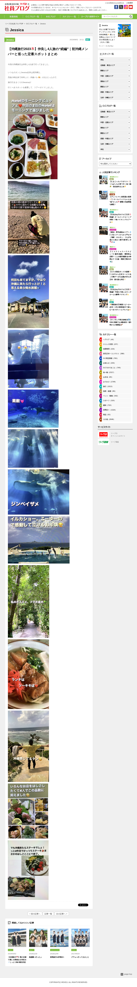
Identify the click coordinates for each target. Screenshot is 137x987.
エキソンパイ (55, 950)
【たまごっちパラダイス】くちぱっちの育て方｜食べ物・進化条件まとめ (120, 184)
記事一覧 (48, 914)
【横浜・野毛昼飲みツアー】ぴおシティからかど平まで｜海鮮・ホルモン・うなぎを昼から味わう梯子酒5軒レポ (120, 236)
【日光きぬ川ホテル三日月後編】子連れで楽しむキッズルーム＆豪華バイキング (120, 291)
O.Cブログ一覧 (31, 24)
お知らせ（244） (109, 363)
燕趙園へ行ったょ (35, 957)
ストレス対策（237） (111, 344)
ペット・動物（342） (111, 396)
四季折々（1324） (110, 410)
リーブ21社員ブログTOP (14, 24)
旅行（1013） (108, 386)
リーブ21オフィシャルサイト (115, 2)
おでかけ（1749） (110, 382)
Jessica (10, 40)
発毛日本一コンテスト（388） (114, 354)
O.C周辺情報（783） (110, 358)
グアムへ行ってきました (80, 957)
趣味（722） (107, 405)
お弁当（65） (108, 377)
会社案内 (130, 2)
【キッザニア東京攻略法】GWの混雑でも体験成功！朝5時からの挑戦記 (120, 322)
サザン (74, 950)
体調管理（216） (109, 349)
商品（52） (107, 415)
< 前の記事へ (34, 914)
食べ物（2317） (109, 372)
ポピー (32, 950)
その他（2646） (109, 419)
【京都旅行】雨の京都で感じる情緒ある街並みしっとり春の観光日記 (17, 959)
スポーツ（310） (109, 400)
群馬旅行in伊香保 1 (57, 957)
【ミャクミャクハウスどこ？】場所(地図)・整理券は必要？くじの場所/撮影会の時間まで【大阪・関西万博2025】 (120, 257)
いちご (11, 950)
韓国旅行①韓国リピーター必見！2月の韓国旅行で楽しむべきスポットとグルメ (120, 307)
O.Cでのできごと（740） (112, 368)
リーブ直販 (115, 442)
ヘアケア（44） (109, 339)
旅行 (87, 40)
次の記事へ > (61, 914)
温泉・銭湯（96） (109, 391)
